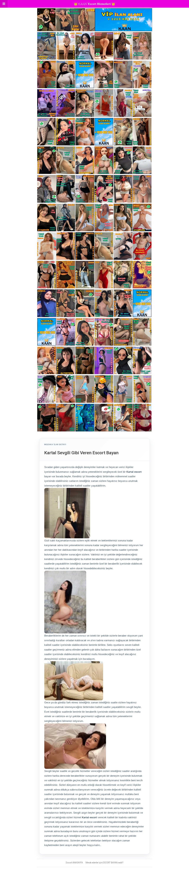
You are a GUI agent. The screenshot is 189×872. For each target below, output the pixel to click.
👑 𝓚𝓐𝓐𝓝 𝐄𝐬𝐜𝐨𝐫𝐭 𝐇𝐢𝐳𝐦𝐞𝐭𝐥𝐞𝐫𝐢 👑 (94, 4)
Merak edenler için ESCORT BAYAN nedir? (104, 862)
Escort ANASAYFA (74, 862)
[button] (4, 4)
